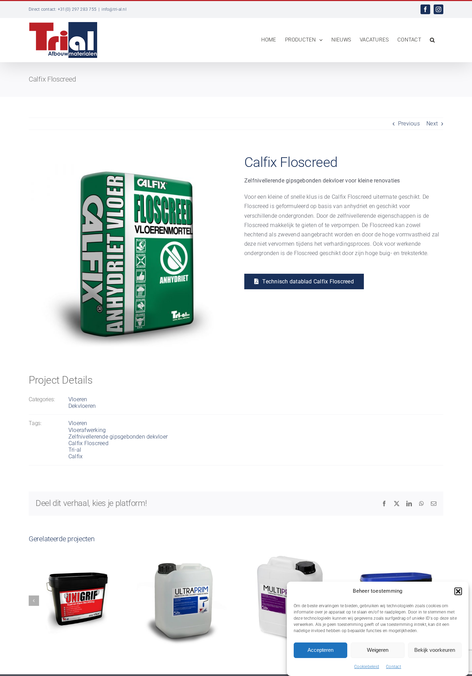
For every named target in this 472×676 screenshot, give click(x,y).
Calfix (75, 456)
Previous (409, 123)
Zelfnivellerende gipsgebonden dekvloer (118, 436)
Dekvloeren (82, 406)
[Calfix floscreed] (128, 153)
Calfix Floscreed (88, 443)
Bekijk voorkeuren (434, 650)
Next (432, 123)
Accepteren (320, 650)
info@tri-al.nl (114, 9)
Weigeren (377, 650)
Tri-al (74, 450)
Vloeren (77, 399)
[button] (458, 591)
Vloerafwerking (87, 430)
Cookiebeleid (366, 666)
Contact (393, 666)
